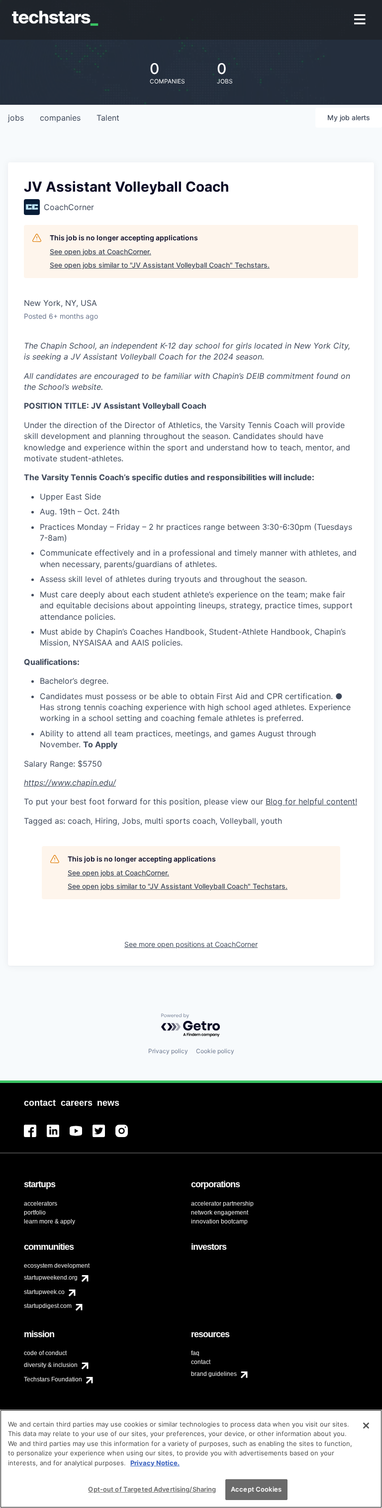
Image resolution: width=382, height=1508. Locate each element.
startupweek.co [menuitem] (44, 1292)
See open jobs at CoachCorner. (100, 251)
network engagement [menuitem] (219, 1212)
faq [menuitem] (195, 1353)
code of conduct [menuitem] (45, 1353)
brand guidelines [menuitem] (214, 1373)
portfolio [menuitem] (35, 1212)
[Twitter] (104, 1137)
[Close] (366, 1425)
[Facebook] (35, 1137)
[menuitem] (361, 20)
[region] (191, 1459)
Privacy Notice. (155, 1463)
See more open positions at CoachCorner (191, 944)
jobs (16, 118)
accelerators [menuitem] (40, 1203)
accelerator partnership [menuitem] (222, 1203)
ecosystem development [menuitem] (57, 1265)
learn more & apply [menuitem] (49, 1221)
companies (60, 118)
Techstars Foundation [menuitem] (53, 1379)
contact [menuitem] (200, 1362)
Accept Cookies (256, 1489)
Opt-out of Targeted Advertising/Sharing (152, 1489)
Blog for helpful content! (311, 801)
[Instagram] (126, 1137)
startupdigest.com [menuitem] (48, 1305)
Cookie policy (215, 1051)
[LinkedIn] (58, 1137)
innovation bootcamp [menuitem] (219, 1221)
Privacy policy (168, 1051)
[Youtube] (81, 1137)
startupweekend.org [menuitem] (51, 1277)
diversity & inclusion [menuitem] (51, 1365)
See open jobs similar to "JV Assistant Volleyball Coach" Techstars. (160, 265)
